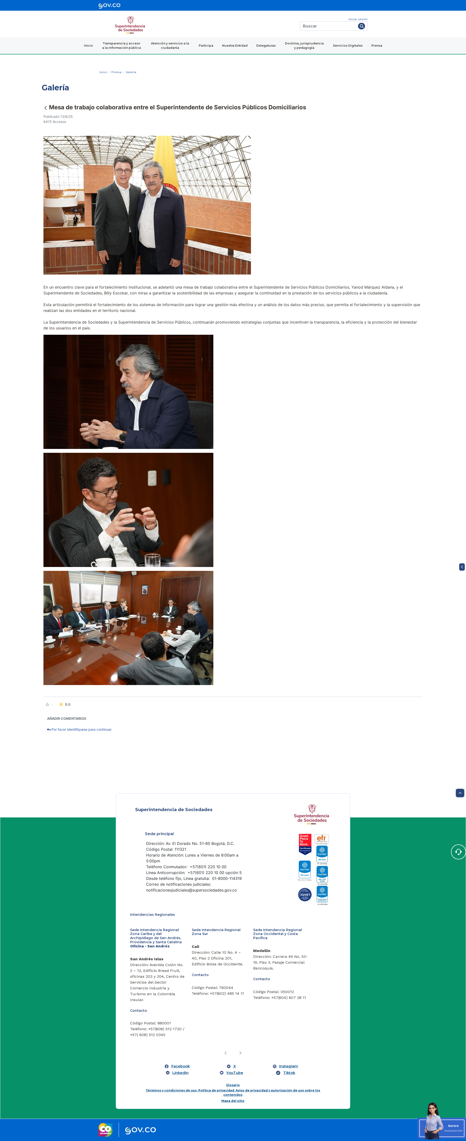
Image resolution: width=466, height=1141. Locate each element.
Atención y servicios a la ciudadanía (170, 46)
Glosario (233, 1085)
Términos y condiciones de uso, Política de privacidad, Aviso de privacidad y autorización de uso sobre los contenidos (233, 1093)
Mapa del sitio (232, 1101)
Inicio (88, 45)
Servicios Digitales (348, 45)
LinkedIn (180, 1073)
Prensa (376, 45)
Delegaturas (266, 45)
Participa (206, 45)
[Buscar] (361, 26)
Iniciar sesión (358, 19)
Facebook (180, 1066)
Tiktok (289, 1073)
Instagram (288, 1066)
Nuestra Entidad (235, 45)
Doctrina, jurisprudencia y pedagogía (304, 46)
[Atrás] (45, 107)
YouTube (234, 1073)
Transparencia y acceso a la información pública (121, 46)
